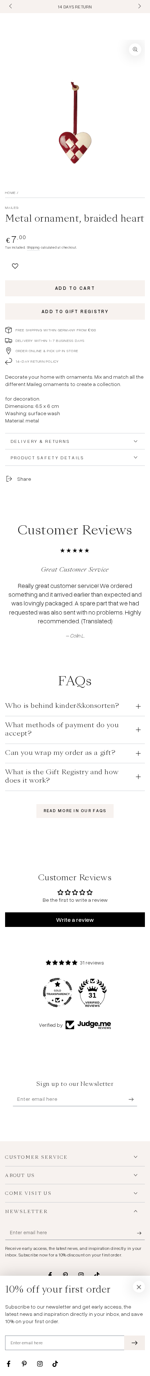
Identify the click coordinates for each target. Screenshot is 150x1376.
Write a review (75, 920)
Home (10, 192)
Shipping (33, 247)
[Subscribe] (133, 1099)
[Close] (139, 1286)
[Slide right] (139, 6)
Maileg (12, 207)
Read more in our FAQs (75, 811)
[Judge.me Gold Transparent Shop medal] (57, 992)
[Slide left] (11, 6)
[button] (15, 265)
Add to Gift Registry (75, 311)
